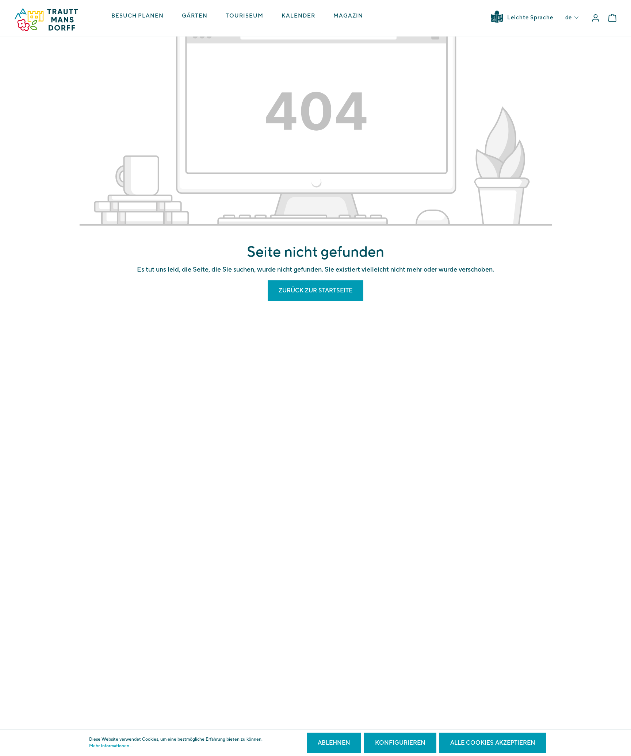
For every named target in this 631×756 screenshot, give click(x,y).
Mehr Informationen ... (111, 746)
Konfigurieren (400, 743)
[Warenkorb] (612, 18)
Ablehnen (334, 743)
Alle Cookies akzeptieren (492, 743)
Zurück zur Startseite (315, 290)
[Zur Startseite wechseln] (46, 19)
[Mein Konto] (595, 18)
